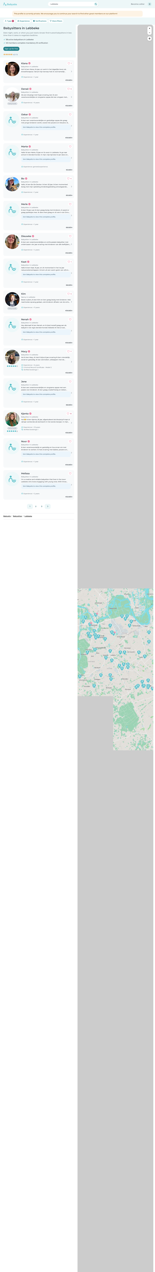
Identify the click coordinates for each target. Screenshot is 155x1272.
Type (10, 21)
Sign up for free (11, 49)
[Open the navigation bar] (150, 4)
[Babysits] (10, 4)
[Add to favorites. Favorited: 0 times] (70, 114)
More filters (57, 21)
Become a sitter (138, 4)
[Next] (48, 506)
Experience (24, 21)
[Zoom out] (149, 33)
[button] (94, 686)
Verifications (40, 21)
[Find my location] (149, 38)
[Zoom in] (149, 28)
